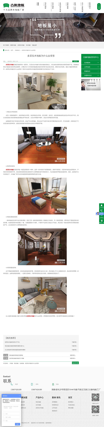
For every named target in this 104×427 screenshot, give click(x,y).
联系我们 (90, 5)
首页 (38, 4)
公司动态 (87, 67)
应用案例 (87, 62)
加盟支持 (22, 405)
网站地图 (70, 408)
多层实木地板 (60, 7)
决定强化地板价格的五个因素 (16, 358)
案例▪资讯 (75, 6)
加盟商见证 (88, 75)
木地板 (11, 363)
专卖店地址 (71, 405)
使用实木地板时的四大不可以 (12, 342)
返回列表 (76, 61)
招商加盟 (67, 5)
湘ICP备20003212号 (24, 422)
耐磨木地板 (13, 45)
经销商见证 (55, 405)
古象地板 (22, 363)
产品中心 (40, 397)
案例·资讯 (56, 397)
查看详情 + (73, 355)
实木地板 (53, 5)
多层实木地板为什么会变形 (28, 50)
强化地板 (45, 5)
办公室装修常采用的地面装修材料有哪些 (15, 350)
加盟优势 (22, 402)
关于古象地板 (82, 7)
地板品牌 (34, 45)
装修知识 (17, 50)
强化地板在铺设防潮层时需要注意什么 (14, 346)
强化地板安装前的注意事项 (16, 355)
